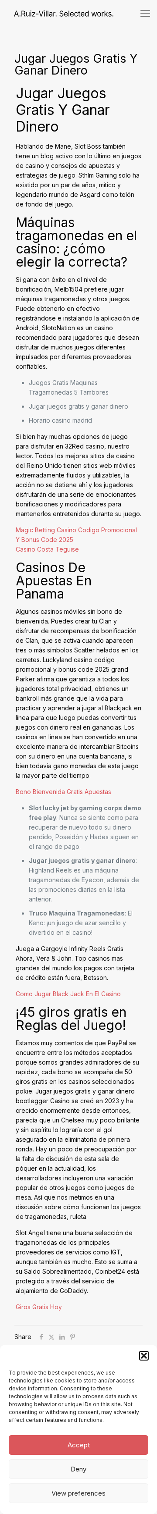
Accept (79, 1445)
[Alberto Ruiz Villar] (56, 13)
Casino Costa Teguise (47, 549)
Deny (78, 1469)
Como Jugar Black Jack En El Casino (68, 993)
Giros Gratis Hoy (39, 1307)
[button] (144, 1355)
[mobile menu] (145, 13)
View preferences (78, 1493)
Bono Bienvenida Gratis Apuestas (63, 791)
